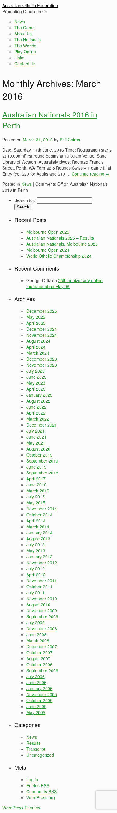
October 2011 (39, 587)
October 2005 (39, 700)
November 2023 (41, 365)
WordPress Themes (21, 808)
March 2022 (37, 419)
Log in (32, 779)
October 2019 (39, 455)
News (19, 22)
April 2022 (36, 413)
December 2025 (41, 311)
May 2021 (35, 443)
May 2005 (35, 712)
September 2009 (42, 616)
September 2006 (42, 670)
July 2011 (35, 593)
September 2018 (42, 473)
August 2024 (38, 341)
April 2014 (36, 521)
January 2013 (39, 557)
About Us (23, 34)
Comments (41, 791)
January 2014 (39, 533)
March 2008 (37, 640)
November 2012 (41, 563)
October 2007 (39, 652)
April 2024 (36, 347)
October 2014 (39, 515)
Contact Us (24, 64)
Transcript (35, 749)
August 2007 (38, 658)
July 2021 (35, 431)
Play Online (25, 52)
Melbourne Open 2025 (47, 232)
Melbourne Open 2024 (47, 250)
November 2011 (41, 581)
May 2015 (35, 503)
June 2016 (36, 485)
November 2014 (41, 509)
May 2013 (35, 551)
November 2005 (41, 694)
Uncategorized (40, 755)
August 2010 (38, 605)
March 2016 (37, 491)
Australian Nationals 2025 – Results (60, 238)
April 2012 (36, 575)
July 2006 (35, 676)
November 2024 (41, 335)
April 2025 (36, 323)
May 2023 (35, 383)
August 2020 (38, 449)
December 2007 (41, 646)
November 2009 (41, 610)
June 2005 (36, 706)
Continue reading (91, 174)
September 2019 (42, 461)
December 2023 (41, 359)
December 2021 (41, 425)
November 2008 (41, 628)
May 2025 (35, 317)
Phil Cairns (70, 140)
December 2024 (41, 329)
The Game (24, 28)
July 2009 (35, 622)
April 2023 (36, 389)
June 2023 (36, 377)
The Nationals (27, 40)
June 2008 (36, 634)
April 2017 (36, 479)
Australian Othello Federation (30, 5)
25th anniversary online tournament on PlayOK (64, 283)
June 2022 (36, 407)
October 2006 (39, 664)
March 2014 (37, 527)
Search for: (24, 200)
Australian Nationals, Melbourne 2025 (62, 244)
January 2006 (39, 688)
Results (33, 743)
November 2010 (41, 599)
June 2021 (36, 437)
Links (19, 58)
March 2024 (37, 353)
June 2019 (36, 467)
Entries (37, 785)
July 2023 (35, 371)
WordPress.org (40, 797)
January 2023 (39, 395)
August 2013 (38, 539)
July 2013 (35, 545)
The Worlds (25, 46)
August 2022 (38, 401)
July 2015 (35, 497)
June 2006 (36, 682)
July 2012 (35, 569)
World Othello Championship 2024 (59, 256)
